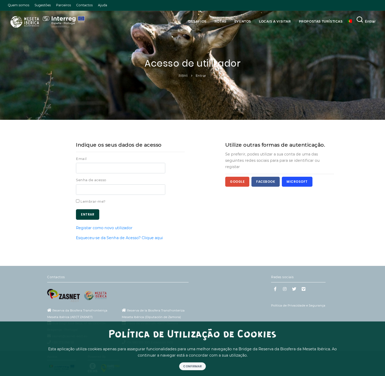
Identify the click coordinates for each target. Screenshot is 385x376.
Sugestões (43, 5)
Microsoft (297, 181)
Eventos (242, 21)
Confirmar (192, 366)
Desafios (197, 21)
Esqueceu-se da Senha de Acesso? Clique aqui (119, 237)
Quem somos (18, 5)
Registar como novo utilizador (104, 227)
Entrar (370, 21)
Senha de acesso (91, 180)
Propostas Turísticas (321, 21)
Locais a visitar (275, 21)
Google (237, 181)
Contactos (84, 5)
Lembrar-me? (93, 201)
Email (81, 159)
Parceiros (63, 5)
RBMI (183, 76)
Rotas (220, 21)
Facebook (265, 181)
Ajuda (102, 5)
